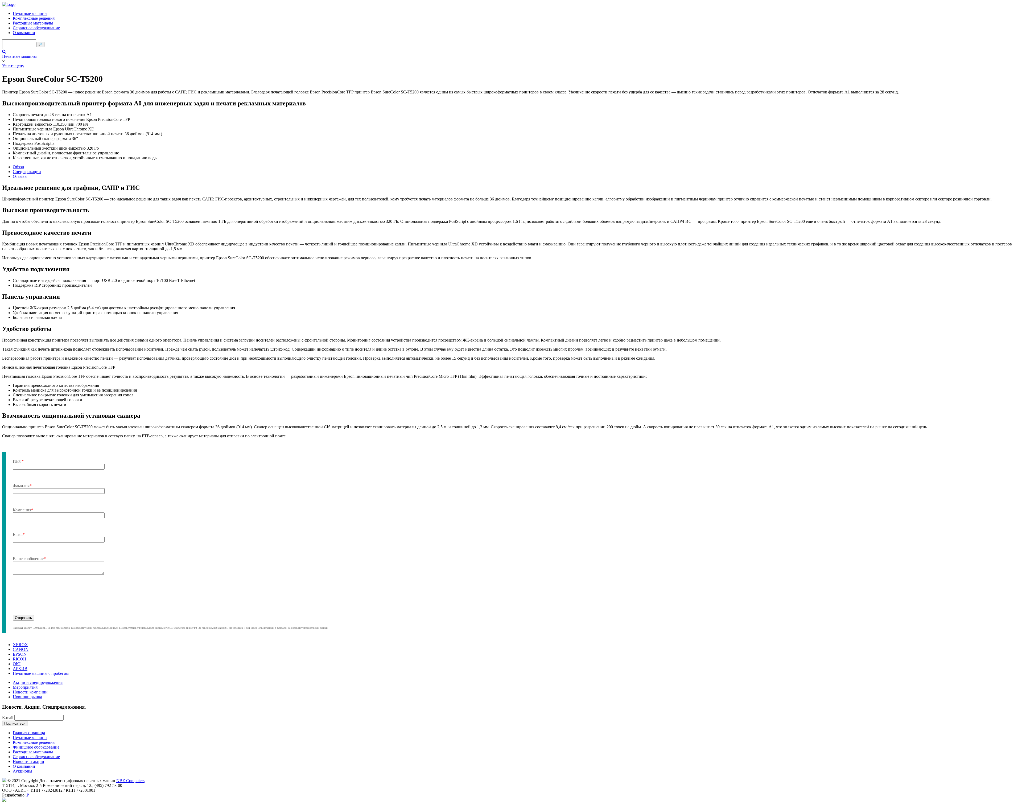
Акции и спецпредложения (38, 682)
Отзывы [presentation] (20, 176)
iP (27, 795)
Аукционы (22, 771)
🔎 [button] (40, 44)
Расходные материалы (33, 23)
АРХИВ (20, 668)
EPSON (20, 654)
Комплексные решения (34, 18)
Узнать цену (13, 66)
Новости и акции (28, 761)
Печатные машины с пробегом (41, 673)
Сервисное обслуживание (36, 28)
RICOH (19, 659)
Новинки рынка (27, 697)
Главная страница (29, 732)
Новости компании (30, 692)
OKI (16, 664)
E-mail (7, 717)
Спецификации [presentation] (27, 171)
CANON (20, 649)
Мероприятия (25, 687)
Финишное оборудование (36, 747)
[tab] (516, 167)
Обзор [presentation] (18, 167)
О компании (24, 32)
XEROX (20, 644)
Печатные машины (30, 13)
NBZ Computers (130, 780)
